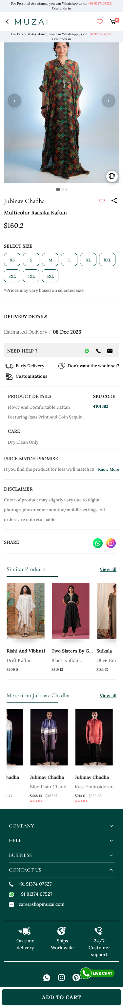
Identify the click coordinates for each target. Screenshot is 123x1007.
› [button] (109, 100)
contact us (25, 870)
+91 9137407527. (100, 3)
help (15, 840)
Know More (108, 469)
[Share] (114, 201)
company (21, 826)
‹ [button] (14, 100)
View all (108, 569)
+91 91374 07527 (35, 884)
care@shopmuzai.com (42, 904)
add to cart (61, 997)
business (20, 855)
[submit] (102, 201)
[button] (58, 189)
